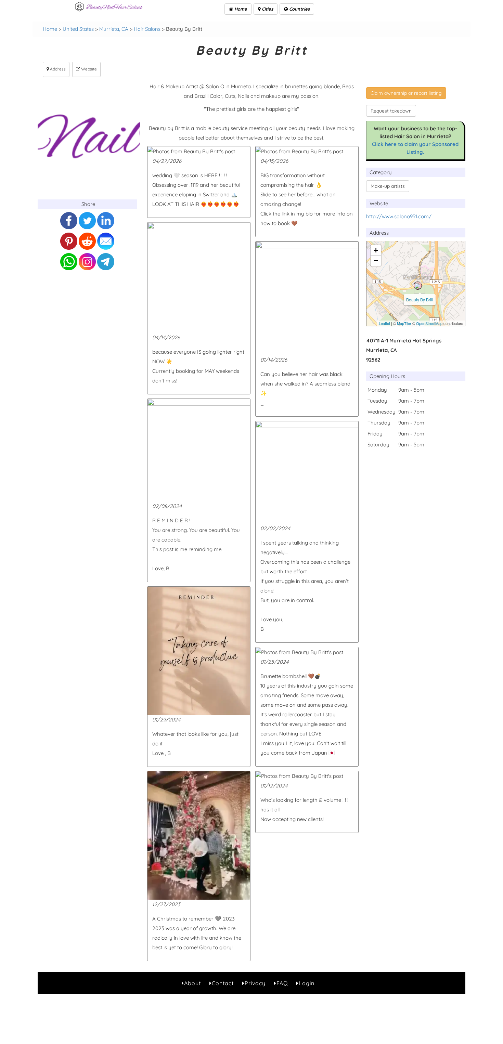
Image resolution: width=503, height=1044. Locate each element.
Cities (266, 9)
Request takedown (391, 111)
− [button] (376, 260)
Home (240, 9)
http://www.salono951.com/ (398, 216)
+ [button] (376, 250)
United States (78, 29)
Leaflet (384, 323)
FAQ (282, 983)
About (192, 983)
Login (306, 983)
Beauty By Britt (419, 299)
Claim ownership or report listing (406, 93)
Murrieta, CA (113, 29)
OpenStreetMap (429, 323)
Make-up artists (388, 186)
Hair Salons (147, 29)
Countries (299, 9)
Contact (223, 983)
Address (57, 68)
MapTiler (404, 323)
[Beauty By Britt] (418, 286)
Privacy (255, 983)
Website (88, 68)
